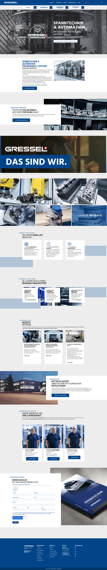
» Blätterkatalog (50, 299)
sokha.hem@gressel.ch (29, 455)
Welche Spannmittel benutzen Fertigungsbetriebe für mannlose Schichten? (32, 346)
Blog (79, 2)
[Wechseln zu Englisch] (86, 2)
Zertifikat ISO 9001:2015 (27, 551)
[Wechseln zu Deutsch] (84, 2)
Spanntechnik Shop (72, 2)
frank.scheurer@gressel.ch (51, 455)
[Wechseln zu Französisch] (88, 2)
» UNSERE (89, 215)
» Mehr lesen (26, 355)
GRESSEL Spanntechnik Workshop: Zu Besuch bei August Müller (52, 346)
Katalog (65, 2)
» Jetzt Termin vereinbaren (30, 299)
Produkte (51, 2)
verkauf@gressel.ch (71, 454)
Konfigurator (59, 2)
